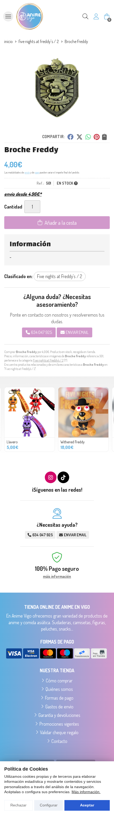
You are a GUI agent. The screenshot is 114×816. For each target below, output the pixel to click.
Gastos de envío (59, 706)
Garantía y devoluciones (59, 715)
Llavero (12, 441)
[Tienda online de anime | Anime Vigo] (29, 16)
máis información (57, 576)
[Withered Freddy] (83, 412)
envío (27, 172)
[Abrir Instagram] (50, 477)
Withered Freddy (72, 441)
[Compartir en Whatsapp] (88, 136)
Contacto (59, 741)
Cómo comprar (59, 680)
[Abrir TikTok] (63, 477)
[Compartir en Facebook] (70, 136)
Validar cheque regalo (59, 732)
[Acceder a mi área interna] (96, 16)
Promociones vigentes (59, 724)
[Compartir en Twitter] (79, 136)
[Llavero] (30, 412)
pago (37, 172)
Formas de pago (59, 698)
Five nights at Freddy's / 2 (48, 360)
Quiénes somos (59, 689)
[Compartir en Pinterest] (96, 136)
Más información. (86, 792)
